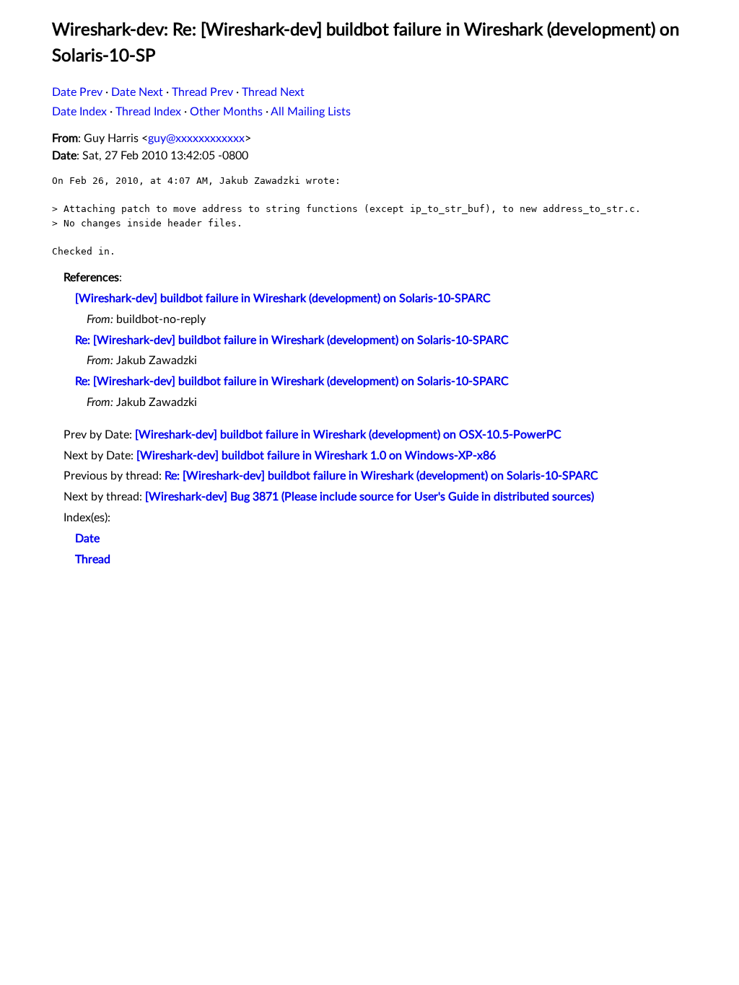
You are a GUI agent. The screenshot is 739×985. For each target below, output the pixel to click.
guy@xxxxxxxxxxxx (196, 138)
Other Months (226, 112)
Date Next (137, 92)
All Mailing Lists (311, 112)
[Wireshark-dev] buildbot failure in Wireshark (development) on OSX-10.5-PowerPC (348, 435)
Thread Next (273, 92)
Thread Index (148, 112)
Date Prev (77, 92)
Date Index (79, 112)
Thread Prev (202, 92)
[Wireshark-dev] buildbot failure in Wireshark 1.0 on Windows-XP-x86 (316, 455)
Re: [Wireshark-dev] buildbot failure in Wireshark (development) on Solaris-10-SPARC (292, 340)
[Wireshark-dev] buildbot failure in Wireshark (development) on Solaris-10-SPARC (283, 298)
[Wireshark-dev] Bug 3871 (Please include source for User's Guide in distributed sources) (369, 497)
